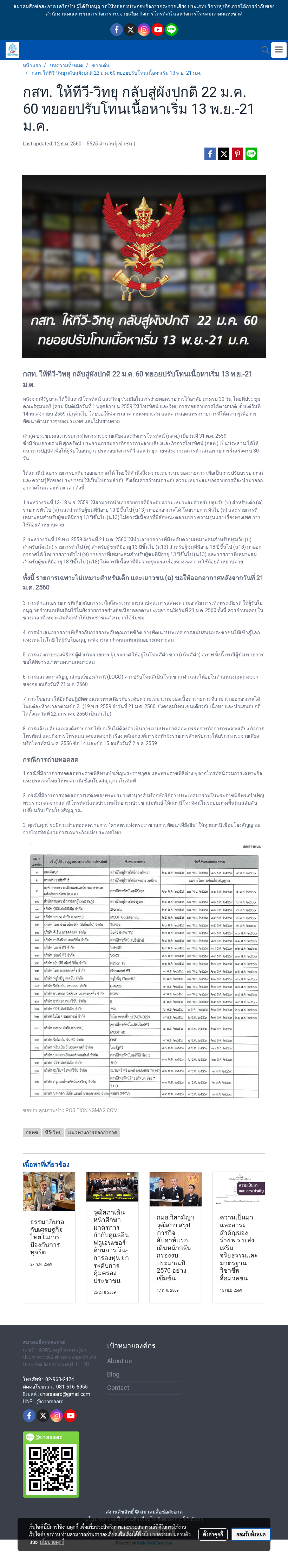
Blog (113, 1374)
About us (119, 1361)
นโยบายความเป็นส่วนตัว (166, 1534)
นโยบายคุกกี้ (52, 1542)
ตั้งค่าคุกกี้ (213, 1534)
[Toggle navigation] (279, 50)
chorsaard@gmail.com (65, 1394)
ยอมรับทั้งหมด (251, 1534)
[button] (263, 50)
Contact (118, 1387)
